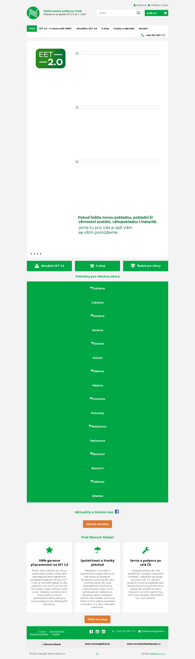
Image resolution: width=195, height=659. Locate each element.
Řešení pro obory (149, 265)
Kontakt (143, 28)
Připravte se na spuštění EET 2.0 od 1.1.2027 (65, 12)
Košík (152, 12)
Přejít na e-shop (97, 619)
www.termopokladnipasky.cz (144, 643)
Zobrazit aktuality (97, 524)
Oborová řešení (57, 631)
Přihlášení (155, 5)
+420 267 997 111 (155, 35)
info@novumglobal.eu (153, 631)
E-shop (165, 5)
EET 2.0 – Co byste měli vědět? (55, 28)
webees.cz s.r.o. (157, 653)
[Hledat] (138, 12)
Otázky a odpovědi (124, 28)
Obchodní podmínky (39, 634)
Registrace (141, 5)
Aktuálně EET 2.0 (52, 265)
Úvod (32, 28)
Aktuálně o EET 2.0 (87, 28)
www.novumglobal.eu (97, 643)
